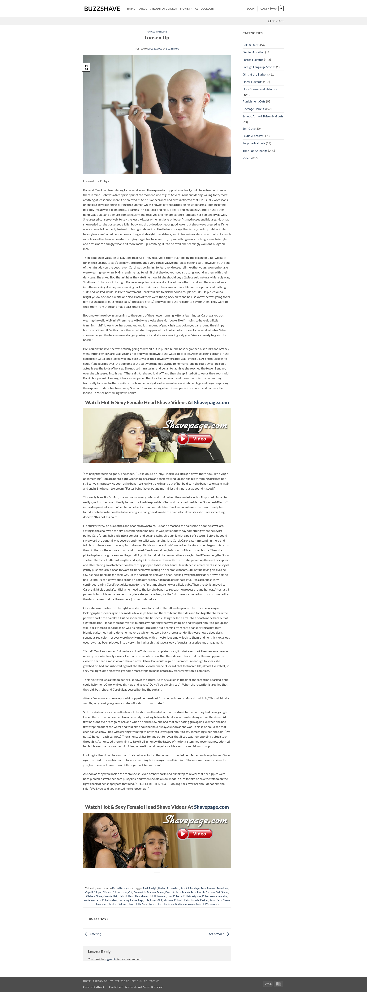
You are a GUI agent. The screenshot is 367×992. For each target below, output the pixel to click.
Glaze (99, 896)
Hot (151, 896)
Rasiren (204, 900)
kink (169, 896)
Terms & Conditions (128, 981)
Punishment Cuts (254, 101)
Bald (145, 888)
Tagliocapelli (170, 904)
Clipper (97, 892)
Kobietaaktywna (192, 896)
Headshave (141, 896)
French (201, 892)
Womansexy (212, 904)
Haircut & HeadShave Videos (157, 8)
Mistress (168, 900)
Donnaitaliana (173, 892)
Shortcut (112, 904)
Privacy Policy (103, 981)
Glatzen (90, 896)
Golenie (107, 896)
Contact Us (151, 981)
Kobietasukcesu (92, 900)
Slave (131, 904)
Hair (115, 896)
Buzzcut (211, 888)
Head (131, 896)
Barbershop (173, 888)
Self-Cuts (249, 128)
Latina (133, 900)
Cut (130, 892)
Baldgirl (153, 888)
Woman (182, 904)
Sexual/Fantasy (253, 136)
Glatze (224, 892)
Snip (144, 904)
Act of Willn (217, 934)
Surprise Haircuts (254, 143)
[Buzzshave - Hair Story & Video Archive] (102, 8)
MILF (159, 900)
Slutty (138, 904)
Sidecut (123, 904)
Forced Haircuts (157, 31)
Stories (185, 8)
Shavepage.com (211, 402)
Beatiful (184, 888)
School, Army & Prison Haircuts (263, 116)
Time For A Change (255, 150)
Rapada (195, 900)
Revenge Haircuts (254, 109)
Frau (193, 892)
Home (131, 8)
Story (159, 904)
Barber (162, 888)
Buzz (203, 888)
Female (186, 892)
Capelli (89, 892)
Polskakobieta (182, 900)
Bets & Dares (251, 45)
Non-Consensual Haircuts (260, 89)
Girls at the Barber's (256, 74)
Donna (160, 892)
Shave (226, 900)
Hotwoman (160, 896)
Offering (95, 934)
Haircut (123, 896)
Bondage (195, 888)
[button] (251, 8)
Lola (147, 900)
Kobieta (177, 896)
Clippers (107, 892)
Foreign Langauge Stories (259, 67)
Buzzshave (172, 48)
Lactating (124, 900)
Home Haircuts (252, 82)
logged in (111, 959)
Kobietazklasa (110, 900)
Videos (247, 158)
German (210, 892)
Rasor (212, 900)
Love (153, 900)
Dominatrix (139, 892)
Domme (151, 892)
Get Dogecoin (204, 8)
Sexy (219, 900)
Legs (140, 900)
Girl (218, 892)
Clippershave (120, 892)
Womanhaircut (196, 904)
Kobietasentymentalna (214, 896)
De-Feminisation (254, 52)
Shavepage (101, 904)
